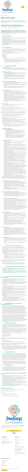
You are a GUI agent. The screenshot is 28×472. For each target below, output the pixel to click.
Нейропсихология (4, 438)
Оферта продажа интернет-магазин (20, 452)
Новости (16, 438)
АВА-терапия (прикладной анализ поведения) (7, 443)
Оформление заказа (5, 465)
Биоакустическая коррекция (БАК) (7, 441)
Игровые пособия (4, 461)
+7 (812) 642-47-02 (14, 430)
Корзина (3, 464)
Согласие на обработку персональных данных (18, 449)
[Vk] (14, 433)
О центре (16, 441)
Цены (16, 445)
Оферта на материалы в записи (19, 453)
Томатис (9, 427)
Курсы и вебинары (5, 460)
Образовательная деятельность (19, 446)
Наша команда (17, 442)
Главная (2, 15)
